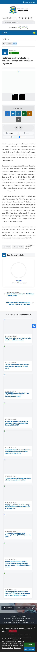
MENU (5, 33)
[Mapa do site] (28, 18)
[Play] (16, 128)
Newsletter (8, 608)
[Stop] (21, 128)
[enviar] (33, 608)
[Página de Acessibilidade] (31, 18)
